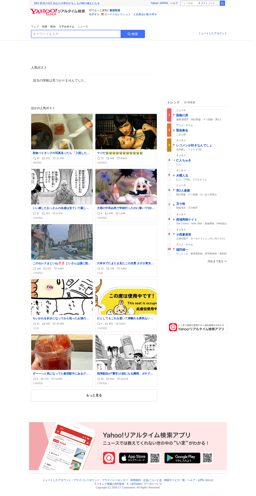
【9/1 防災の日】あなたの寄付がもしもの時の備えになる (66, 3)
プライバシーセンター (115, 480)
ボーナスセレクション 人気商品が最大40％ (131, 14)
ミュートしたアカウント (212, 33)
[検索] (222, 3)
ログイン (94, 14)
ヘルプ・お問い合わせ (200, 480)
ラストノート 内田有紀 (210, 3)
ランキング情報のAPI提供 (109, 483)
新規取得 (115, 10)
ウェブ (35, 26)
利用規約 (135, 480)
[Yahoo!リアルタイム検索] (58, 9)
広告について (151, 480)
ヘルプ (174, 3)
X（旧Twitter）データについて (144, 483)
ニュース (83, 26)
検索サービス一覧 (174, 480)
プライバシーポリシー (87, 480)
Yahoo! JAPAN (159, 3)
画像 (44, 26)
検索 (135, 34)
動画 (53, 26)
